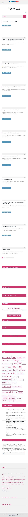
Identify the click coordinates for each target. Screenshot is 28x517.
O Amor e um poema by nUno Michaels (11, 86)
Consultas (14, 427)
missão (4, 383)
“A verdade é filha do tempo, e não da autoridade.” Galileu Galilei (14, 203)
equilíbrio (17, 366)
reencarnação (16, 386)
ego (3, 367)
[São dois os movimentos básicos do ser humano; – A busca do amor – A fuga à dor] (14, 31)
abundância (6, 357)
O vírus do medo (6, 249)
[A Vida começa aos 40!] (14, 170)
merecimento (20, 380)
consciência (7, 360)
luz (17, 376)
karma (9, 376)
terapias (10, 395)
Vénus (11, 400)
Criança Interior (5, 363)
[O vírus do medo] (14, 241)
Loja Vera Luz (4, 490)
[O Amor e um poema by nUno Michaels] (14, 78)
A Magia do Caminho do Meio (9, 226)
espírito (23, 370)
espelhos (11, 370)
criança (22, 360)
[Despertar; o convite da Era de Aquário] (14, 101)
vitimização (5, 401)
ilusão (4, 377)
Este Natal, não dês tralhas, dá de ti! (11, 133)
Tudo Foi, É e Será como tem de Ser (10, 63)
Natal (15, 383)
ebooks (24, 363)
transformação (8, 398)
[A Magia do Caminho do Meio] (14, 218)
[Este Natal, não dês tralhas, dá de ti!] (14, 124)
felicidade (20, 373)
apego (24, 357)
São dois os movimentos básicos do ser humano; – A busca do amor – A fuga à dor (14, 40)
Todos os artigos (6, 25)
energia (8, 367)
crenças (16, 361)
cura (15, 364)
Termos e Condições (6, 492)
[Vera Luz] (14, 8)
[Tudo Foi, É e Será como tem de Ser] (14, 55)
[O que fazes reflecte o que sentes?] (14, 147)
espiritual (17, 370)
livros (14, 376)
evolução (11, 373)
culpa (11, 363)
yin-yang (19, 401)
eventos (3, 373)
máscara (10, 383)
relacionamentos (7, 389)
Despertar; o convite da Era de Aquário (11, 110)
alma (14, 357)
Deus (19, 363)
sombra (4, 395)
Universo (18, 398)
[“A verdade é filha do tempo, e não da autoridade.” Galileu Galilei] (14, 193)
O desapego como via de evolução (17, 433)
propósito (6, 386)
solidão (20, 392)
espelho (4, 370)
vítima (15, 401)
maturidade (6, 379)
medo (14, 379)
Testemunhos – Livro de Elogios (19, 409)
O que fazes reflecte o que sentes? (10, 156)
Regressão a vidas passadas (17, 415)
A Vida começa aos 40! (7, 179)
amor (19, 357)
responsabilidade (9, 392)
